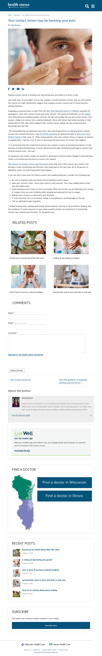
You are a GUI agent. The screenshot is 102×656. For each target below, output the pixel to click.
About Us (27, 650)
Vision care (17, 15)
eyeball (87, 114)
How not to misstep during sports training (39, 590)
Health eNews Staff (49, 650)
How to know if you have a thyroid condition (26, 292)
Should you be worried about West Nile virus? (27, 258)
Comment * (13, 333)
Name (11, 313)
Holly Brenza (15, 25)
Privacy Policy (63, 650)
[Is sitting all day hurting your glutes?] (71, 242)
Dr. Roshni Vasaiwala (48, 134)
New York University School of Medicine (62, 111)
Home (10, 15)
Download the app (22, 450)
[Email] (91, 415)
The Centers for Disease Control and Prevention (28, 164)
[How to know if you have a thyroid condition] (28, 276)
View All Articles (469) (21, 415)
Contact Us (36, 650)
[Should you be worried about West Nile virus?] (28, 242)
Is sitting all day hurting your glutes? (66, 258)
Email (17, 323)
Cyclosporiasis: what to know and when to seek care (72, 292)
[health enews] (19, 5)
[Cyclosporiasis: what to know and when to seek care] (71, 276)
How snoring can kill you (20, 379)
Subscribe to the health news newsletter (25, 354)
